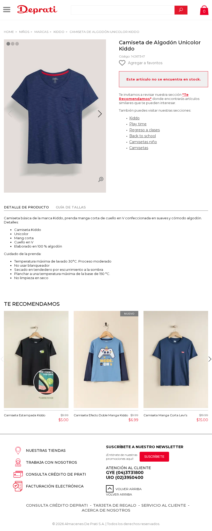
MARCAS (41, 32)
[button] (99, 116)
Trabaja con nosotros (51, 462)
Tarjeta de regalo (114, 505)
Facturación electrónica (55, 486)
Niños (23, 32)
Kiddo (58, 32)
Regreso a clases (144, 130)
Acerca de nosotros (106, 510)
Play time (138, 124)
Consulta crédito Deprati (57, 505)
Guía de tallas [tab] (71, 207)
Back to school (142, 136)
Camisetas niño (143, 142)
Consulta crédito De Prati (56, 474)
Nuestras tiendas (46, 450)
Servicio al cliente (163, 505)
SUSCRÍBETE (154, 457)
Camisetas (138, 148)
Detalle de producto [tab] (26, 207)
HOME (9, 32)
